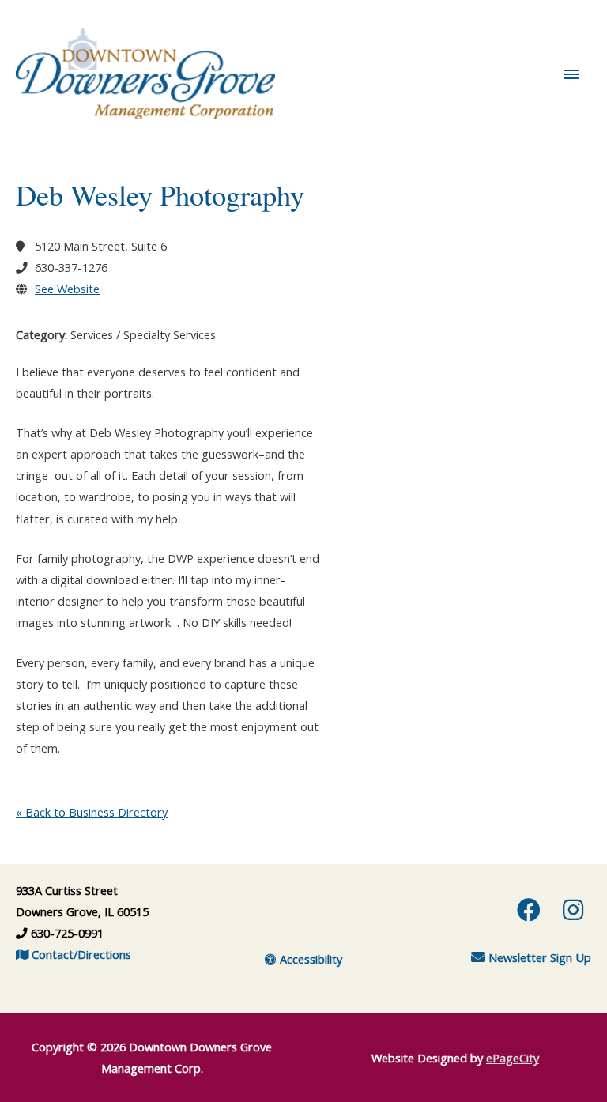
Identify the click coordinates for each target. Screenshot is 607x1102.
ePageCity (512, 1058)
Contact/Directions (79, 954)
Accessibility (309, 959)
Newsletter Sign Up (538, 957)
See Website (67, 288)
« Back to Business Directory (92, 812)
